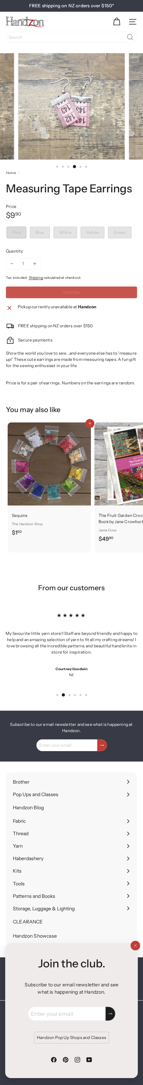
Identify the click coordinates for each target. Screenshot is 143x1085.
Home (11, 173)
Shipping (36, 277)
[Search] (130, 37)
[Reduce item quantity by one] (12, 264)
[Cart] (117, 22)
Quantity (14, 251)
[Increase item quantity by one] (35, 264)
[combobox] (71, 37)
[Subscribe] (110, 1014)
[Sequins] (49, 481)
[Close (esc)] (135, 945)
